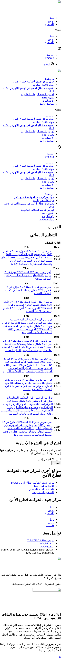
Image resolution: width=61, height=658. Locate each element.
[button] (30, 30)
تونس (51, 21)
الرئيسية (49, 78)
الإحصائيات (48, 100)
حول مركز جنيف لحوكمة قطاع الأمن (33, 81)
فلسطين (49, 24)
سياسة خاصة (46, 103)
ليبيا (52, 17)
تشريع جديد (48, 97)
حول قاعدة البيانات (43, 84)
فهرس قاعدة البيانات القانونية (37, 94)
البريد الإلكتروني (52, 459)
